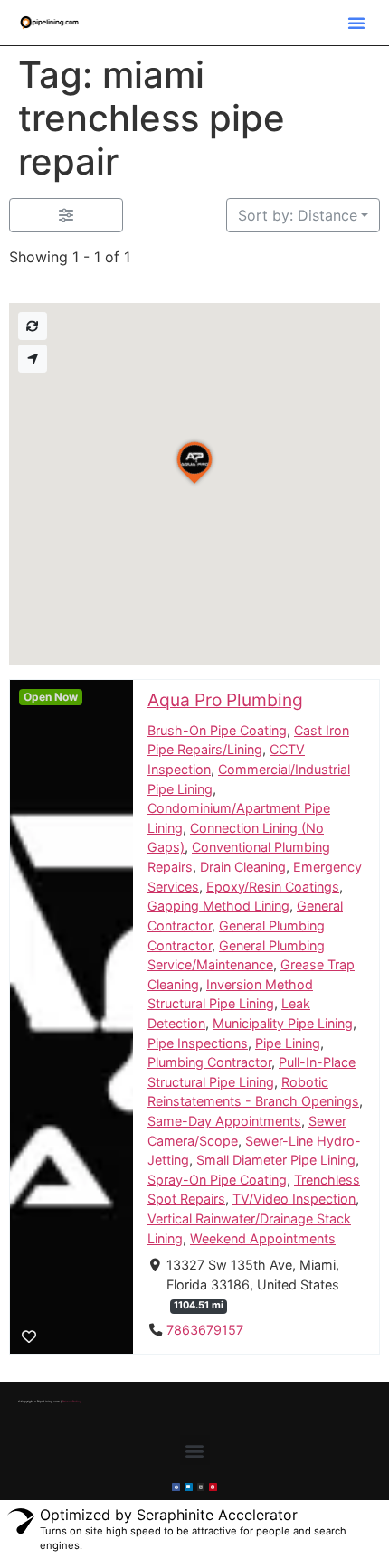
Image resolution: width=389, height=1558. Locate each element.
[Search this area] (32, 326)
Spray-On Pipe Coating (217, 1179)
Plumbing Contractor (209, 1063)
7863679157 (204, 1330)
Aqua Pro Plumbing (225, 700)
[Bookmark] (29, 1336)
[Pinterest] (213, 1487)
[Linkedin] (189, 1487)
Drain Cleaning (243, 866)
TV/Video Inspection (294, 1199)
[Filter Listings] (66, 215)
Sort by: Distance (297, 215)
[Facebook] (176, 1487)
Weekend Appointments (263, 1238)
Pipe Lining (287, 1043)
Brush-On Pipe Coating (217, 730)
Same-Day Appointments (224, 1120)
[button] (356, 22)
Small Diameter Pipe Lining (276, 1160)
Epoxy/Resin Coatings (272, 886)
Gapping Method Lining (218, 906)
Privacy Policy (71, 1401)
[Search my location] (32, 359)
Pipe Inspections (197, 1043)
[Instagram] (201, 1487)
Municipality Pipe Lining (283, 1023)
